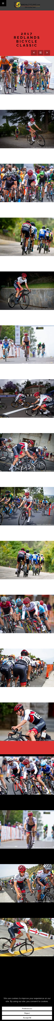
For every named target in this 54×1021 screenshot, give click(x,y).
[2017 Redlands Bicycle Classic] (22, 73)
